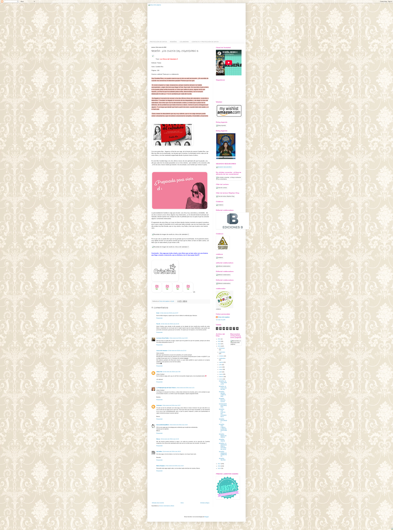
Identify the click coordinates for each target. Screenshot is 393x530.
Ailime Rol (159, 371)
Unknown (159, 405)
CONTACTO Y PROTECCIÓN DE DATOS (205, 42)
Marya (158, 439)
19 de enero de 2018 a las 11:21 (185, 387)
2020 (219, 341)
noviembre (222, 352)
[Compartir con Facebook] (184, 301)
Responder (159, 318)
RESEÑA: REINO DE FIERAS (222, 435)
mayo (221, 369)
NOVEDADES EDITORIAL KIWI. (223, 405)
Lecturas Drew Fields (162, 338)
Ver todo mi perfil (220, 319)
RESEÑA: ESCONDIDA (223, 420)
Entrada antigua (204, 503)
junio (220, 367)
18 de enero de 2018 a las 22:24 (170, 324)
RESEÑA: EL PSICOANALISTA (223, 382)
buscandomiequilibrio (162, 424)
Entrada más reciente (158, 503)
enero (221, 379)
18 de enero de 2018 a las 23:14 (177, 350)
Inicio (182, 503)
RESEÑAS (173, 42)
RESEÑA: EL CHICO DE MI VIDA (223, 388)
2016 (219, 466)
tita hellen (159, 451)
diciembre (222, 348)
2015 (219, 468)
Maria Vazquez (160, 465)
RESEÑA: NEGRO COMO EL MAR (222, 394)
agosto (221, 362)
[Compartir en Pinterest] (186, 301)
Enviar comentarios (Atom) (166, 506)
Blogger (206, 517)
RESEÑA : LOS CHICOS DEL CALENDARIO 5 (222, 413)
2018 (219, 346)
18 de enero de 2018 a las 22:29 (178, 338)
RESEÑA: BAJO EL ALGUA (222, 400)
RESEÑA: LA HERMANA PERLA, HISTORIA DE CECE (223, 446)
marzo (221, 374)
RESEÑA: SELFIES (222, 459)
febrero (221, 376)
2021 (219, 339)
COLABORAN (184, 42)
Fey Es (158, 324)
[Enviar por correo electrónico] (178, 301)
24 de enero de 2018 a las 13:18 (174, 465)
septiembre (222, 358)
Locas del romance (162, 350)
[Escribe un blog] (180, 301)
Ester (158, 313)
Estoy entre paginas (224, 317)
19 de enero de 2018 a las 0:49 (171, 371)
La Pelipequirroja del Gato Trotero (166, 387)
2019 (219, 344)
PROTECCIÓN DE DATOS (158, 42)
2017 (219, 463)
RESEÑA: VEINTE (222, 440)
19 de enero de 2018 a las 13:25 (178, 424)
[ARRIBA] (392, 529)
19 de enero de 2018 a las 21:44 (170, 439)
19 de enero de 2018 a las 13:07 (171, 405)
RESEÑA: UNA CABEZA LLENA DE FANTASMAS (223, 428)
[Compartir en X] (182, 301)
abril (220, 372)
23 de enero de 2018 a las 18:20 (172, 451)
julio (220, 364)
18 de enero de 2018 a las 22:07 (169, 313)
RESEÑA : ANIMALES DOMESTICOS (223, 454)
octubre (221, 356)
